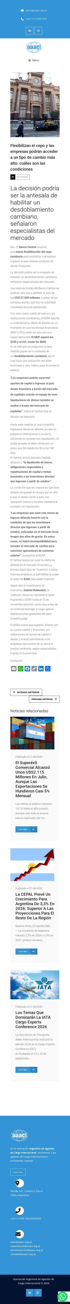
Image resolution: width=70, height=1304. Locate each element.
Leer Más (23, 829)
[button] (62, 1297)
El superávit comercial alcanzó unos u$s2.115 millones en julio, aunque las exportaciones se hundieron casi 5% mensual (32, 779)
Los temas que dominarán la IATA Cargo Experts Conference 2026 (33, 1019)
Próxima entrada (42, 699)
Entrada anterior (28, 692)
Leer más (18, 1172)
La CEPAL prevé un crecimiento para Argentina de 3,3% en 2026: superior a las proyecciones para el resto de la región (34, 906)
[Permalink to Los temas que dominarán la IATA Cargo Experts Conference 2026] (34, 998)
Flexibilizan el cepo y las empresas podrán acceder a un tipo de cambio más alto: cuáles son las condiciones (34, 157)
